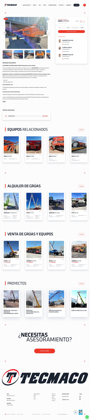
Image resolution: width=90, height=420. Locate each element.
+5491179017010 (66, 44)
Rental (35, 395)
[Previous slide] (5, 33)
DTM (34, 397)
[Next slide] (48, 33)
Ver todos (81, 129)
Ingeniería (53, 395)
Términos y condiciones (36, 414)
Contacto (76, 5)
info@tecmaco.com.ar (11, 395)
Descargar (45, 116)
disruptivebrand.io (63, 414)
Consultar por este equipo (71, 31)
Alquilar (86, 413)
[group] (11, 149)
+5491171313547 (66, 51)
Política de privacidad (46, 414)
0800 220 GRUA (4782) (11, 400)
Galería (53, 397)
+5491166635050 (10, 405)
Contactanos (44, 351)
